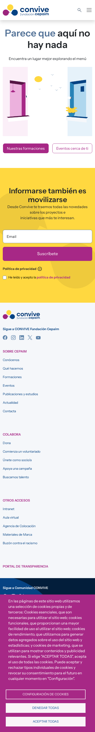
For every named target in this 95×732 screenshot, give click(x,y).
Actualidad (10, 402)
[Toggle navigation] (89, 10)
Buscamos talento (16, 477)
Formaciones (12, 377)
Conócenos (11, 360)
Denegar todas (45, 708)
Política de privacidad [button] (22, 269)
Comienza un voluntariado (21, 451)
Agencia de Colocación (19, 526)
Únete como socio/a (17, 460)
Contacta (9, 411)
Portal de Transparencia (25, 566)
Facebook (5, 337)
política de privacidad (53, 277)
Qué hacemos (13, 368)
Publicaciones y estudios (20, 394)
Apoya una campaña (17, 468)
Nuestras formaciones (26, 148)
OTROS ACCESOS (16, 500)
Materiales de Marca (17, 534)
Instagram (13, 337)
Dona (7, 443)
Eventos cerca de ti (72, 148)
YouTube (38, 337)
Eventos (9, 385)
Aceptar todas (46, 721)
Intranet (8, 509)
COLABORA (12, 434)
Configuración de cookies (45, 694)
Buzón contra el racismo (20, 543)
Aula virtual (11, 517)
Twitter (30, 337)
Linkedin (21, 337)
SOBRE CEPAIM (15, 351)
